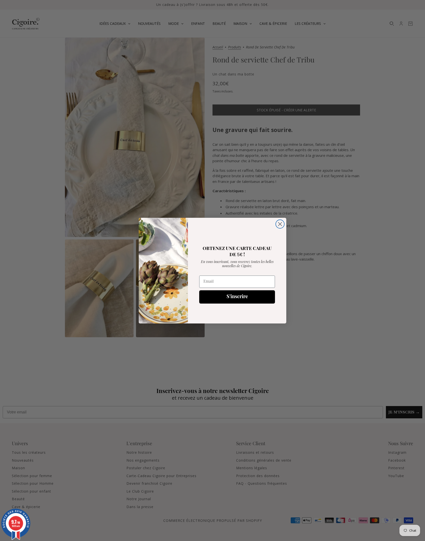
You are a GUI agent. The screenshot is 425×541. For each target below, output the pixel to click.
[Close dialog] (280, 224)
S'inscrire (237, 296)
